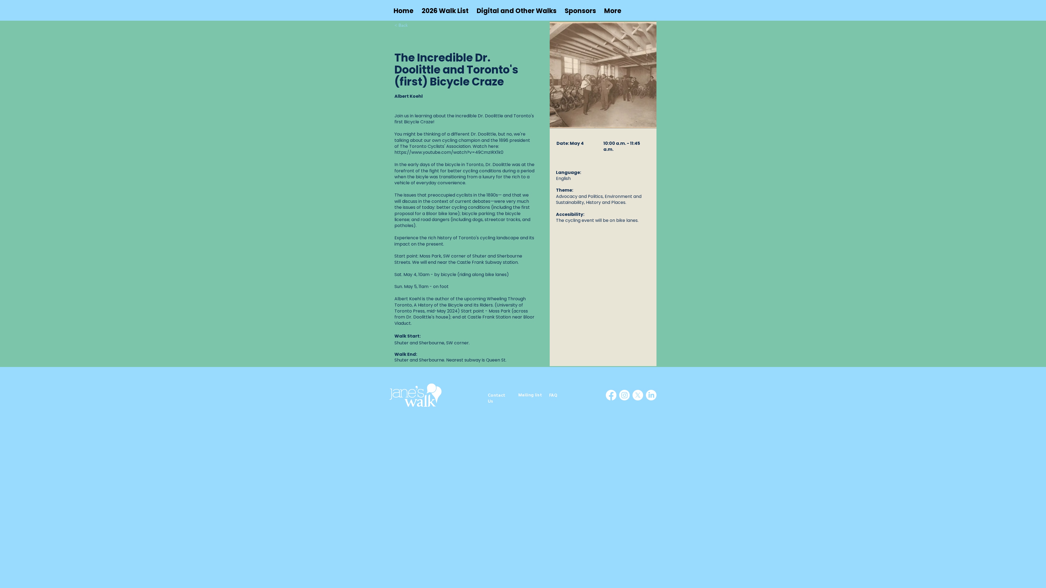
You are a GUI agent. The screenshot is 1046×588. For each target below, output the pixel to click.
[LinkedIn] (651, 395)
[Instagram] (624, 395)
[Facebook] (611, 395)
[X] (638, 395)
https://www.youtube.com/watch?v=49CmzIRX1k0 (448, 152)
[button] (517, 11)
